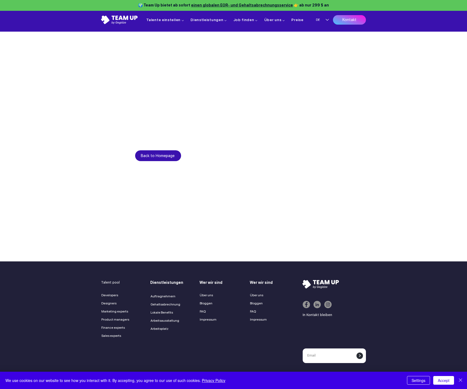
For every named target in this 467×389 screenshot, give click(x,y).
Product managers (115, 319)
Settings (418, 380)
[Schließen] (460, 380)
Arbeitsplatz (159, 329)
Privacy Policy (213, 380)
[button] (165, 20)
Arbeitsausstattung (165, 320)
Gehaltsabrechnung (165, 304)
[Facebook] (306, 304)
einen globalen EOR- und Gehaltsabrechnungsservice (242, 5)
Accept (443, 380)
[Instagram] (328, 304)
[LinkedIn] (317, 304)
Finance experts (113, 328)
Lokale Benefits (162, 312)
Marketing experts (114, 311)
